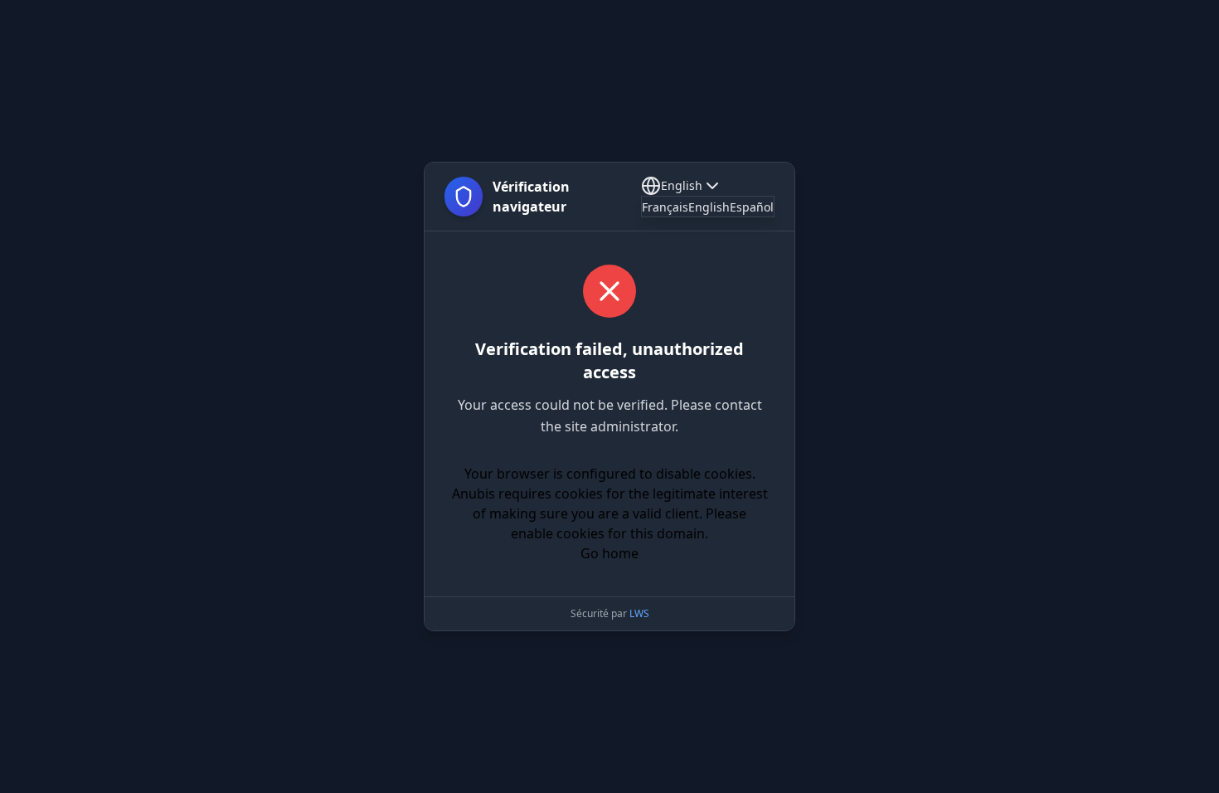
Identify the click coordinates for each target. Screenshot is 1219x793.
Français (665, 207)
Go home (609, 553)
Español (752, 207)
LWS (639, 613)
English (681, 185)
